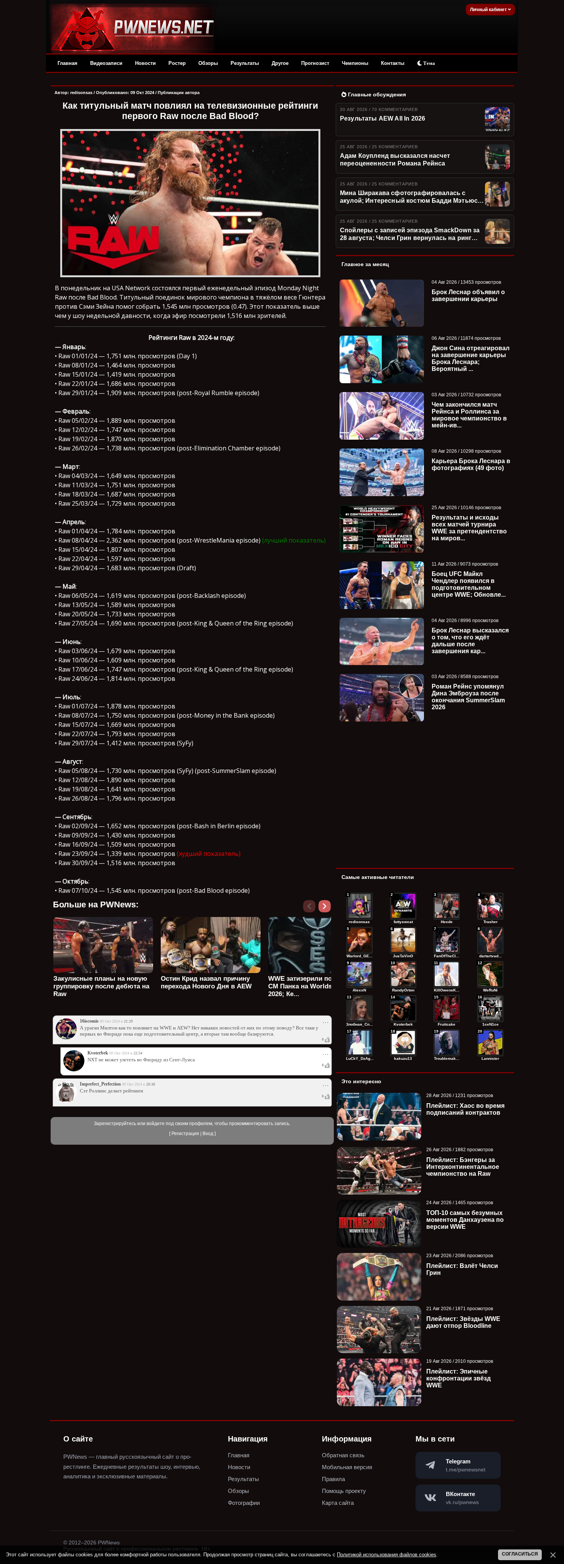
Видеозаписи (106, 63)
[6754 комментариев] (447, 974)
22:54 (138, 1053)
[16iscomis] (66, 1038)
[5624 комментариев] (403, 1008)
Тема (428, 63)
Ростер (177, 63)
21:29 (128, 1021)
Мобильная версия (347, 1467)
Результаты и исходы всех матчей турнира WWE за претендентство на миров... (469, 527)
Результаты (245, 63)
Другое (280, 63)
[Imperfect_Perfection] (66, 1101)
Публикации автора (179, 92)
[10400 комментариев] (403, 906)
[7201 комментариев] (490, 940)
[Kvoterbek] (73, 1069)
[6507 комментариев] (490, 974)
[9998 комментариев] (490, 906)
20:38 (150, 1084)
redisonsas (81, 92)
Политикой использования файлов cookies (386, 1554)
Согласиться (520, 1554)
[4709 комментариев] (490, 1042)
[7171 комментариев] (359, 974)
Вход (208, 1133)
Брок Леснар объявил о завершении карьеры (468, 295)
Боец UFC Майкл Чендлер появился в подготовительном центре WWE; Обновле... (469, 584)
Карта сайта (338, 1502)
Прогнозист (315, 63)
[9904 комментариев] (359, 940)
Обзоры (208, 63)
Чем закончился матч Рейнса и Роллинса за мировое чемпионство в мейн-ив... (469, 415)
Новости (145, 63)
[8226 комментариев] (447, 940)
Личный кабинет (489, 9)
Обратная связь (343, 1455)
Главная (68, 63)
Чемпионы (355, 63)
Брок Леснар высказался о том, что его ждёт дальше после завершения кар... (470, 640)
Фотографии (244, 1502)
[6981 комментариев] (403, 974)
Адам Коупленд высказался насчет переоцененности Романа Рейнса (395, 159)
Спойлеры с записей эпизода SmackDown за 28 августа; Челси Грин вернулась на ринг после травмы (410, 234)
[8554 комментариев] (403, 940)
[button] (326, 908)
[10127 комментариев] (447, 906)
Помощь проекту (344, 1491)
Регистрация (185, 1133)
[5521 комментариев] (447, 1008)
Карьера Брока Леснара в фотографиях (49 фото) (471, 464)
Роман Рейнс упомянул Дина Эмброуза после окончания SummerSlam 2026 (468, 696)
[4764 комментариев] (403, 1042)
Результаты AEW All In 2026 (382, 118)
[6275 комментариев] (359, 1008)
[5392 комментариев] (490, 1008)
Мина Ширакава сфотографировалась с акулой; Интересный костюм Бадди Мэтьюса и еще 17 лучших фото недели (410, 197)
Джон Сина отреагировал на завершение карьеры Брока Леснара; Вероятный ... (471, 358)
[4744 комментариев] (447, 1042)
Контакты (392, 63)
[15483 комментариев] (359, 906)
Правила (333, 1479)
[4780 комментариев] (359, 1042)
